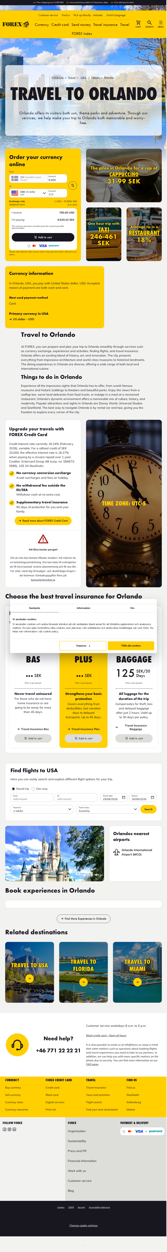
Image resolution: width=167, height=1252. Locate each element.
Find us (66, 15)
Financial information (82, 1161)
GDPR (71, 1207)
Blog (71, 1191)
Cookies (60, 1207)
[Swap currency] (72, 185)
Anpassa (81, 645)
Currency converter (16, 1109)
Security (81, 1207)
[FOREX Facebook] (5, 1129)
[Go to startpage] (16, 24)
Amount (52, 176)
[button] (116, 15)
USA (83, 77)
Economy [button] (84, 810)
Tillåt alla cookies (131, 645)
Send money (81, 24)
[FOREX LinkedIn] (14, 1129)
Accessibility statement (99, 1207)
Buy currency (13, 1087)
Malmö (131, 1109)
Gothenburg (134, 1102)
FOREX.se (58, 77)
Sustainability (77, 1141)
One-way (42, 788)
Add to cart (45, 237)
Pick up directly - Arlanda (88, 15)
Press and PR (77, 1151)
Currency (42, 24)
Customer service (48, 15)
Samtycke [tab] (34, 608)
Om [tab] (132, 608)
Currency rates (14, 1102)
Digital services (55, 1102)
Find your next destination (102, 1109)
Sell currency (13, 1094)
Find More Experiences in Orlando (85, 919)
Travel (124, 24)
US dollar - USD (23, 319)
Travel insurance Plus (85, 729)
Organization (77, 1131)
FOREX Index (82, 33)
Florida (95, 77)
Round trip (22, 788)
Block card (52, 1094)
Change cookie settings (83, 1225)
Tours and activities (98, 1094)
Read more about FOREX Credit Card (45, 520)
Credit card (60, 24)
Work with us (77, 1171)
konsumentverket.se (43, 579)
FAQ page (92, 1064)
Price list (51, 1109)
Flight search (94, 1102)
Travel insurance (105, 24)
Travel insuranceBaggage (136, 727)
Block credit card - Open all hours (106, 1035)
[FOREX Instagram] (9, 1129)
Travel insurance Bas (35, 729)
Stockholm (133, 1094)
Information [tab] (83, 608)
